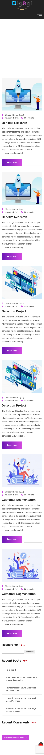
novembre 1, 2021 (12, 118)
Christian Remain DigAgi (14, 115)
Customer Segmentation (19, 499)
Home (15, 45)
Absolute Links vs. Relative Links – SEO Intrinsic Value (21, 678)
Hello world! (11, 670)
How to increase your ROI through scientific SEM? (21, 689)
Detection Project (14, 311)
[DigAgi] (22, 5)
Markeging (26, 45)
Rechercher (10, 644)
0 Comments (29, 118)
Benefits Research (14, 122)
